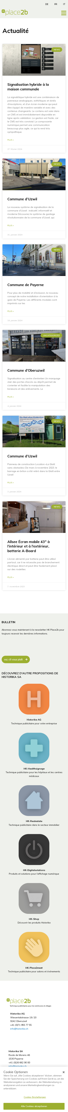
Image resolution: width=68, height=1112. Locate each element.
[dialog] (34, 1089)
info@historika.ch (19, 1028)
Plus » (10, 140)
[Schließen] (64, 1072)
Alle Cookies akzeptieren (34, 1106)
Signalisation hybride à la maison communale (28, 86)
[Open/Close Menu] (64, 13)
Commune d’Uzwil (22, 199)
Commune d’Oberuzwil (26, 370)
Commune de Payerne (25, 285)
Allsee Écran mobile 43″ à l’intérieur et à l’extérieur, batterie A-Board (28, 546)
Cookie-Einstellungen (35, 1097)
